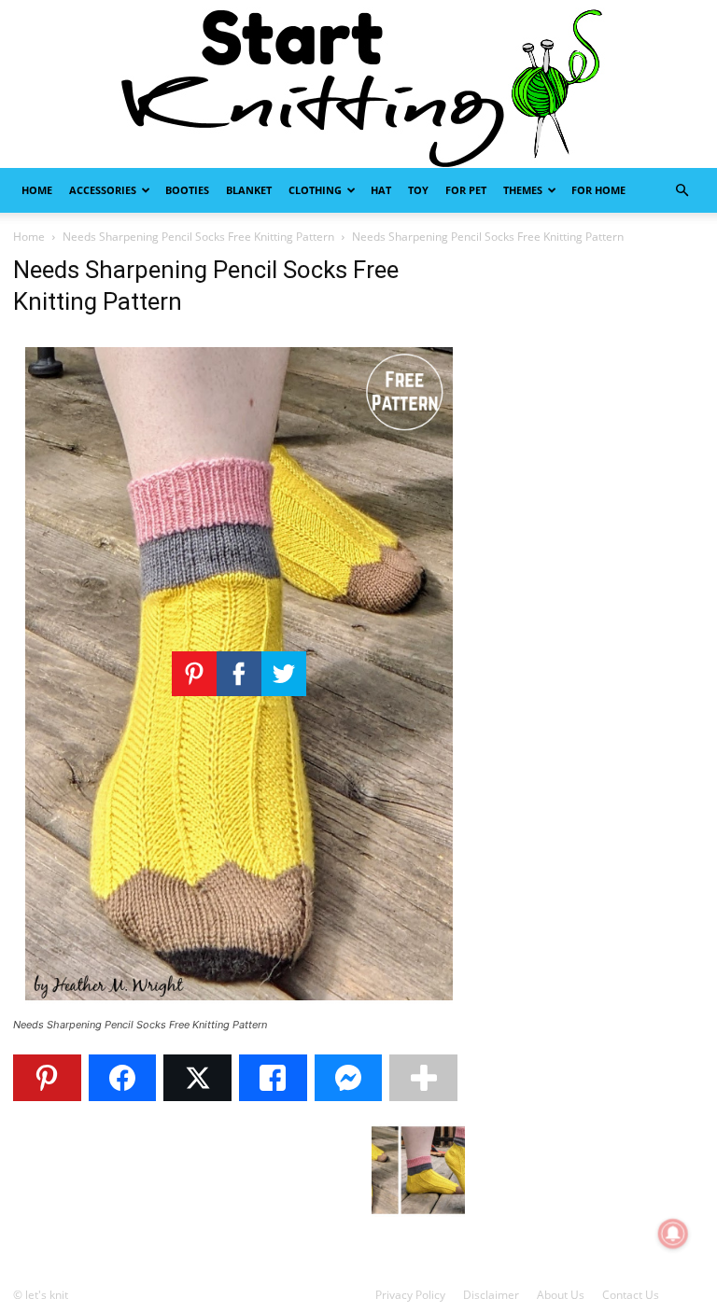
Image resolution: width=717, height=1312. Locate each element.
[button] (681, 191)
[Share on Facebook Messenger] (349, 1077)
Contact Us (630, 1295)
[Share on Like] (273, 1077)
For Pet (465, 190)
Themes (522, 190)
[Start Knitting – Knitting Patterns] (358, 84)
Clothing (315, 190)
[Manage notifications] (673, 1234)
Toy (418, 190)
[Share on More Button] (423, 1077)
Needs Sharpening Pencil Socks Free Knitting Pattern (198, 236)
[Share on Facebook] (123, 1077)
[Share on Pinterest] (47, 1077)
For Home (598, 190)
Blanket (249, 190)
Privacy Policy (410, 1295)
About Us (560, 1295)
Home (36, 190)
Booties (187, 190)
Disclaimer (491, 1295)
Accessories (102, 190)
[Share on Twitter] (197, 1077)
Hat (381, 190)
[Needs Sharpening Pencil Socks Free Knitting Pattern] (239, 1007)
